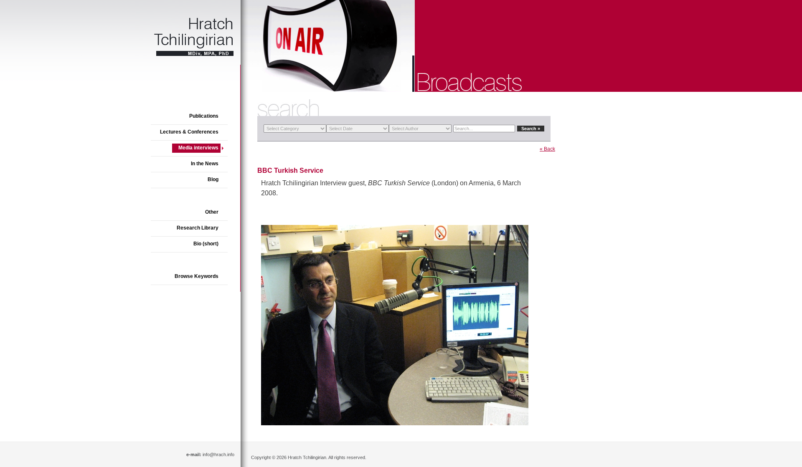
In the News (204, 164)
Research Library (197, 228)
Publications (203, 116)
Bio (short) (205, 244)
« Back (547, 149)
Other (211, 212)
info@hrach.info (218, 454)
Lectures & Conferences (189, 132)
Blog (213, 179)
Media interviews (198, 148)
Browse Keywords (196, 276)
